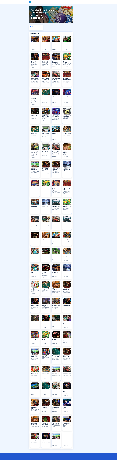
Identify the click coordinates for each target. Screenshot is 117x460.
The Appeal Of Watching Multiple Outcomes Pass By (45, 79)
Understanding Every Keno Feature (45, 356)
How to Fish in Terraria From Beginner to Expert (45, 133)
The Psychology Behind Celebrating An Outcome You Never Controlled (67, 97)
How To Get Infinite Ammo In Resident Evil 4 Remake (46, 151)
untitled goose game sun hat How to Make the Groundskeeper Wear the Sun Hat (56, 188)
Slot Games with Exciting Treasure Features (45, 407)
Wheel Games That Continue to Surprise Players (66, 391)
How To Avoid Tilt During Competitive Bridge (67, 116)
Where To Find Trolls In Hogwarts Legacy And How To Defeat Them (34, 152)
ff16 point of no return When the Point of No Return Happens (34, 61)
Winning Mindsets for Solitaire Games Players (34, 390)
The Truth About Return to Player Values (56, 305)
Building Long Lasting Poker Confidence (34, 255)
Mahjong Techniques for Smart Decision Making (67, 373)
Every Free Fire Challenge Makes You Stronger (56, 207)
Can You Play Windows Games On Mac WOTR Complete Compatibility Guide (66, 169)
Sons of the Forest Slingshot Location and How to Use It (66, 61)
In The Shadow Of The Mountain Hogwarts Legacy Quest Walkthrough (45, 169)
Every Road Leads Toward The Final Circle (56, 223)
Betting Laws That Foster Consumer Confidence (45, 239)
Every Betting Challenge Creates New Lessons (56, 239)
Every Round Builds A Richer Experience (34, 239)
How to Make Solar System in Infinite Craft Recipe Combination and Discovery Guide (35, 97)
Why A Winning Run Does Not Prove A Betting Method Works (56, 97)
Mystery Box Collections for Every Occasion (34, 373)
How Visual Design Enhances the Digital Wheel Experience (55, 61)
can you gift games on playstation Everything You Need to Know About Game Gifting (67, 188)
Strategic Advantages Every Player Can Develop (46, 305)
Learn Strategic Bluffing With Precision (34, 272)
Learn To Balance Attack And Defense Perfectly (67, 207)
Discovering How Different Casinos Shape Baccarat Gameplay (45, 61)
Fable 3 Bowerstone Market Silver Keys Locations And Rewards (34, 44)
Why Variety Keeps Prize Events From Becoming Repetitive (45, 97)
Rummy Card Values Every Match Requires (55, 255)
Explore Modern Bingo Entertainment (66, 272)
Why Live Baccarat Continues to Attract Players (34, 424)
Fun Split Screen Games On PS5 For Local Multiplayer (67, 152)
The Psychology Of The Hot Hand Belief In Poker (45, 116)
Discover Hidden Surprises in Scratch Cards (66, 339)
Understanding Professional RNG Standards (44, 323)
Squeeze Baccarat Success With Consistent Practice (45, 272)
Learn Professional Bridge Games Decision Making (66, 323)
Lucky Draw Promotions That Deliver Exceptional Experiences (34, 356)
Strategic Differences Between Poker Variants (56, 373)
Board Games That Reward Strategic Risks (56, 407)
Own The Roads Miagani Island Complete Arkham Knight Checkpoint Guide (56, 169)
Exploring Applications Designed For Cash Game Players (56, 44)
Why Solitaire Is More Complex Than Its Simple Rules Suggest (56, 134)
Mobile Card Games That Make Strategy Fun (34, 339)
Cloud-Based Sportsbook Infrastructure (35, 440)
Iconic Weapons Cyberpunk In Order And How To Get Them (34, 169)
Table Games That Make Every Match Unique (45, 390)
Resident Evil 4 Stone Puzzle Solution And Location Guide (55, 152)
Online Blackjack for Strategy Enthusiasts (55, 424)
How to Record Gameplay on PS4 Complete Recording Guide (67, 44)
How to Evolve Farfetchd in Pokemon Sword (67, 133)
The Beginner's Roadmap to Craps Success (45, 339)
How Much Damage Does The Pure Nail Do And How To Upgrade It (45, 44)
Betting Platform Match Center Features (45, 440)
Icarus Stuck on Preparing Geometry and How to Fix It (35, 79)
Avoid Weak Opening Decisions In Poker (66, 239)
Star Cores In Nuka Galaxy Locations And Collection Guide (55, 116)
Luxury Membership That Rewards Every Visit (56, 272)
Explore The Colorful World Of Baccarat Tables (67, 223)
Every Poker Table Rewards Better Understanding (66, 256)
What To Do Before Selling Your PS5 (34, 187)
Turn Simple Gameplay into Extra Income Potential (66, 441)
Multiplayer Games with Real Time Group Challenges (56, 289)
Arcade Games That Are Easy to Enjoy (66, 424)
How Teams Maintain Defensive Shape (34, 133)
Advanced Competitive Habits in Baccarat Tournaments (66, 306)
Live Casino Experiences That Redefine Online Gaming (35, 407)
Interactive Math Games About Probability (56, 339)
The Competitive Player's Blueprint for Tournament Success (56, 356)
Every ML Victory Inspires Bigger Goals (35, 223)
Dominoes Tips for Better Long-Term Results (56, 390)
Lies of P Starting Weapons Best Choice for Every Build (67, 79)
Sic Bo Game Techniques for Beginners (56, 322)
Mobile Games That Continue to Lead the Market (45, 424)
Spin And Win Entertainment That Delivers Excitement (66, 289)
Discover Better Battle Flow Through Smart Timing (45, 207)
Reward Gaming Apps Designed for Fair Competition (55, 441)
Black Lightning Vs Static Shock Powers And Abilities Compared (56, 79)
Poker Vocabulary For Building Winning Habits (45, 255)
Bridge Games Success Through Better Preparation (45, 374)
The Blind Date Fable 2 (34, 115)
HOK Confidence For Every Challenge (45, 223)
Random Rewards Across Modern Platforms (35, 322)
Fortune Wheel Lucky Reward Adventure (34, 289)
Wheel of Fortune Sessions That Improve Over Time (66, 356)
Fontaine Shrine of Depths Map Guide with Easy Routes (34, 207)
